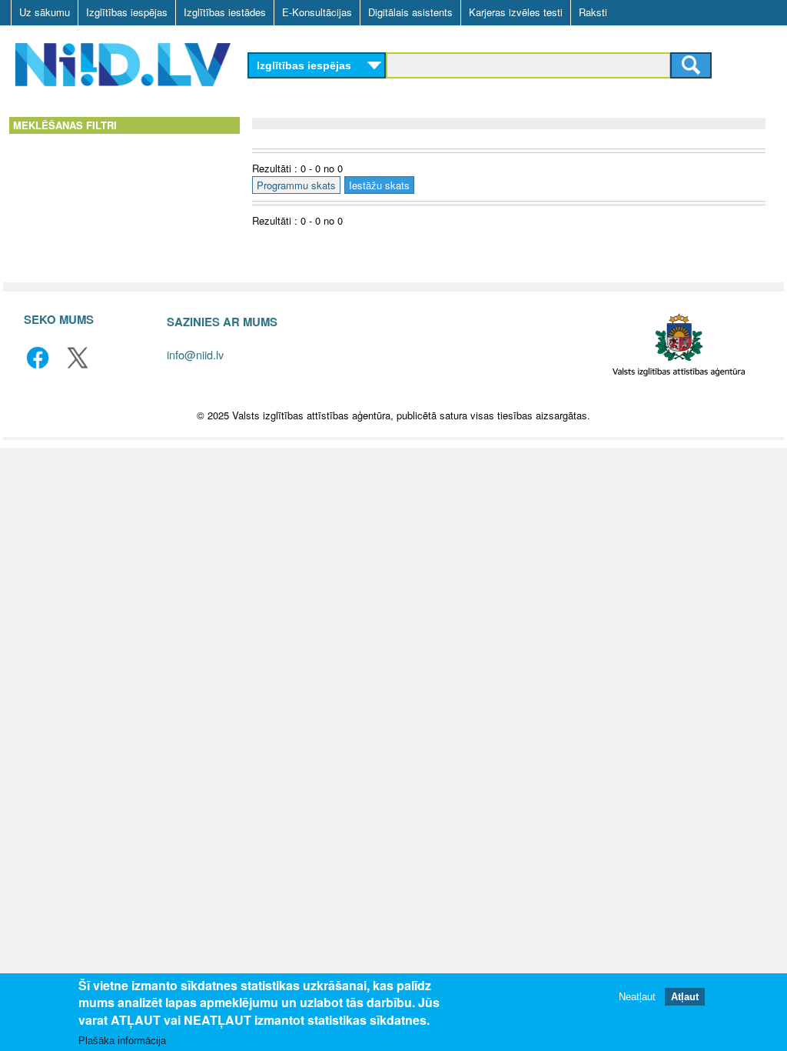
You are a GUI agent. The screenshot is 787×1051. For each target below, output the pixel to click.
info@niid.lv (195, 354)
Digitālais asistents (410, 12)
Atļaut (685, 997)
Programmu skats (296, 185)
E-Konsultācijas (317, 12)
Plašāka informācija (122, 1040)
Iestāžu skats (379, 185)
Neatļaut (637, 997)
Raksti (593, 12)
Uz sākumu (44, 12)
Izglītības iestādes (225, 12)
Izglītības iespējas (127, 12)
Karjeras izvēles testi (516, 12)
